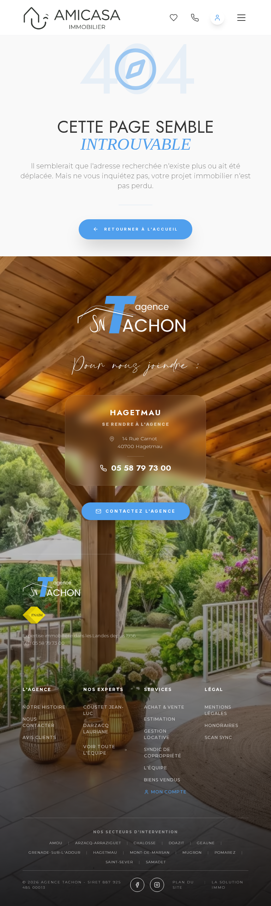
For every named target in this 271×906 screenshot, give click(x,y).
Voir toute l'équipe (99, 750)
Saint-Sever (119, 862)
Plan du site (183, 885)
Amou (55, 843)
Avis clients (39, 737)
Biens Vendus (162, 779)
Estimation (159, 719)
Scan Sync (218, 737)
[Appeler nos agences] (194, 17)
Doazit (176, 843)
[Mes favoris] (173, 17)
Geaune (206, 843)
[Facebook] (137, 885)
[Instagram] (157, 885)
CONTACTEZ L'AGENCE (141, 511)
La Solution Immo (227, 885)
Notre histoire (44, 707)
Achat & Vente (164, 707)
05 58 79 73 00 (141, 467)
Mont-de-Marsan (150, 852)
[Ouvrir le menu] (241, 18)
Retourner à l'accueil (141, 229)
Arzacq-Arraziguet (98, 843)
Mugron (192, 852)
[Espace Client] (217, 18)
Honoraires (221, 725)
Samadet (156, 862)
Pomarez (225, 852)
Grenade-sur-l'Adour (54, 852)
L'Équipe (155, 767)
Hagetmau (105, 852)
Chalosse (145, 843)
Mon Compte (169, 791)
